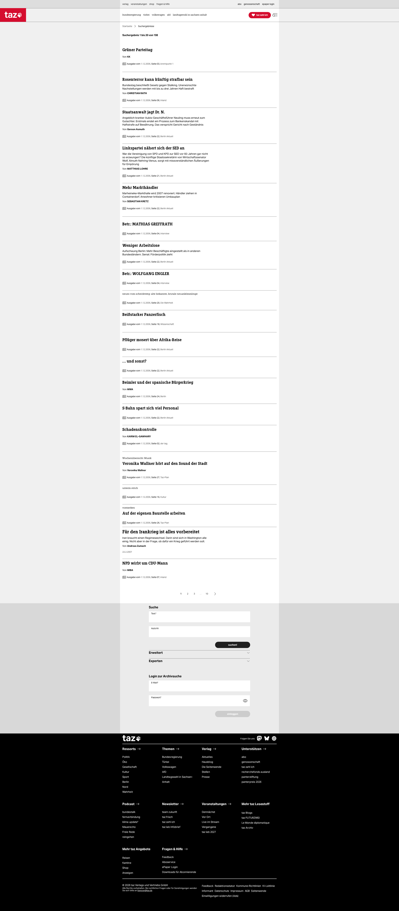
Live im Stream (210, 822)
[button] (274, 15)
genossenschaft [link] (252, 4)
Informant (208, 891)
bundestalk (128, 812)
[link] (132, 15)
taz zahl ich (248, 767)
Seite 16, (158, 497)
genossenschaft (251, 762)
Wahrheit (127, 792)
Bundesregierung (172, 757)
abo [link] (239, 4)
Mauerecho (129, 827)
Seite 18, (162, 324)
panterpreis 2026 (252, 782)
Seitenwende (258, 891)
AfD (164, 772)
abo (244, 757)
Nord (125, 787)
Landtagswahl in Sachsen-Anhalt (177, 779)
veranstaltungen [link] (139, 4)
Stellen (206, 772)
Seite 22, (162, 136)
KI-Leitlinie (268, 886)
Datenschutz (222, 891)
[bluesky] (266, 740)
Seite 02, (159, 443)
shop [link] (151, 4)
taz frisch (167, 817)
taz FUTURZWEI (251, 817)
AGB (247, 891)
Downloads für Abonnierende (179, 872)
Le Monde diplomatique (255, 822)
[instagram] (274, 740)
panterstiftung (250, 777)
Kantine (126, 863)
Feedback (168, 857)
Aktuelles (207, 757)
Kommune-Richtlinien (249, 886)
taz (131, 738)
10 (207, 593)
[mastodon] (259, 740)
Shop (125, 868)
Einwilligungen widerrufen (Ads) (220, 896)
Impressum (237, 891)
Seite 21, (162, 175)
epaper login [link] (268, 4)
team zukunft (169, 812)
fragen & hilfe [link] (163, 4)
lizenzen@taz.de (144, 890)
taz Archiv (247, 827)
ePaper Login (170, 867)
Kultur (125, 772)
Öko (124, 762)
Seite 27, (160, 477)
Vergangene (209, 827)
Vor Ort (206, 817)
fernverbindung (131, 817)
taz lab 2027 (209, 832)
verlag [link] (125, 4)
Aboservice (168, 862)
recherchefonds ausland (256, 772)
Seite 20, (162, 302)
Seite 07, (158, 577)
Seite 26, (160, 522)
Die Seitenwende (211, 767)
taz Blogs (247, 812)
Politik (126, 757)
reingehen (128, 837)
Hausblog (207, 762)
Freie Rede (128, 832)
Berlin (125, 782)
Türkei (165, 762)
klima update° (130, 822)
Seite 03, (162, 63)
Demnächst (208, 812)
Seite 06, (158, 100)
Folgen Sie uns (247, 738)
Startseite (127, 26)
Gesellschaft (129, 767)
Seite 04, (160, 233)
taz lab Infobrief (171, 827)
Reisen (126, 858)
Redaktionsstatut (225, 886)
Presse (206, 777)
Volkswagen (169, 767)
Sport (125, 777)
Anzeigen (127, 872)
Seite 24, (158, 396)
